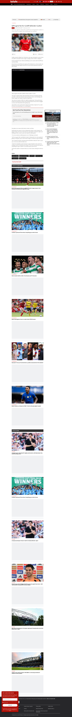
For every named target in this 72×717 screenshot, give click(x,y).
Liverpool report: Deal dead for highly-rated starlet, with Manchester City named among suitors (53, 143)
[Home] (11, 4)
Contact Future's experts (28, 706)
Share (14, 54)
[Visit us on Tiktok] (48, 1)
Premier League (39, 155)
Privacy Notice (15, 119)
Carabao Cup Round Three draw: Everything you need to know (53, 137)
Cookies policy (50, 706)
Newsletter (29, 4)
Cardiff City (32, 155)
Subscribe (51, 1)
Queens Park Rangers (24, 155)
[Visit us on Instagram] (45, 1)
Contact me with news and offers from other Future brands (10, 702)
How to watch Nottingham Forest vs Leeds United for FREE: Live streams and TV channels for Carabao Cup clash (52, 131)
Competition (14, 23)
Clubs (51, 4)
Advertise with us (51, 708)
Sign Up (10, 705)
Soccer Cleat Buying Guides (19, 4)
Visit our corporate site (51, 698)
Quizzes (47, 4)
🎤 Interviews (55, 19)
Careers (25, 708)
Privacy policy (38, 706)
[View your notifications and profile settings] (59, 2)
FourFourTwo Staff (19, 27)
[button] (61, 1)
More (55, 4)
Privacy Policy (14, 709)
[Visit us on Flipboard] (46, 1)
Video (37, 4)
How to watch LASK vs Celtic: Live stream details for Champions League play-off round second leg (53, 124)
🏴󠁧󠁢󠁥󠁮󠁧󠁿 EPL (49, 19)
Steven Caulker (15, 155)
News (34, 4)
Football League (23, 158)
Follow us (35, 54)
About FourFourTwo (39, 708)
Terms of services (25, 119)
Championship (15, 158)
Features (42, 4)
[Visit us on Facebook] (40, 1)
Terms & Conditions (9, 709)
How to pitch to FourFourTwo (29, 710)
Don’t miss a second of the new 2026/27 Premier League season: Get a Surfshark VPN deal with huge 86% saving (53, 118)
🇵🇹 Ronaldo (43, 19)
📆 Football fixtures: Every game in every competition (28, 19)
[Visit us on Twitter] (41, 1)
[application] (27, 80)
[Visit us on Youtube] (43, 1)
